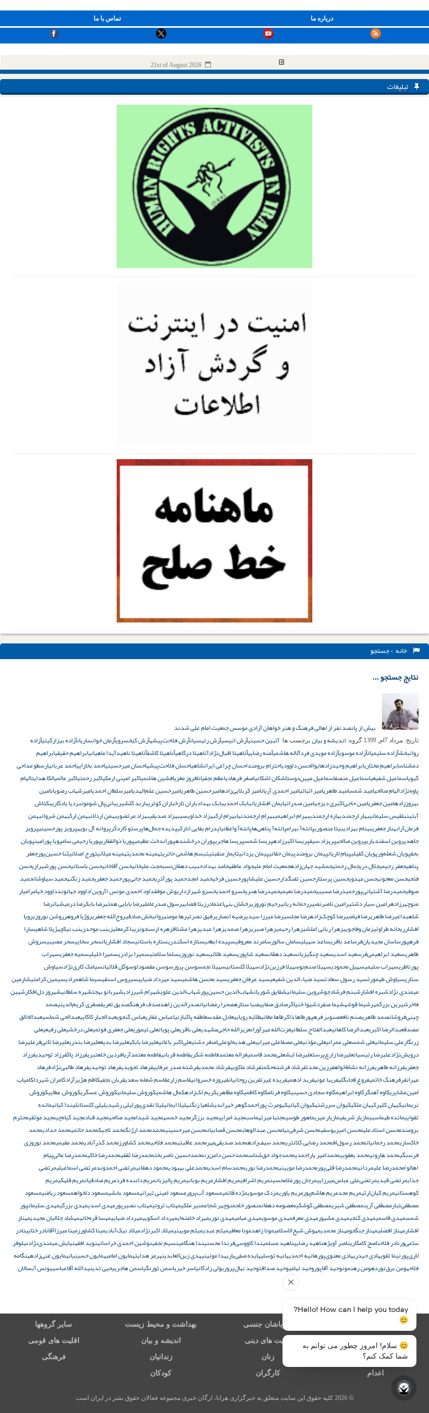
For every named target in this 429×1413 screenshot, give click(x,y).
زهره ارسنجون (156, 928)
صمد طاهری (375, 1016)
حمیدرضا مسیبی (335, 891)
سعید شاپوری (253, 954)
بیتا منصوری (328, 828)
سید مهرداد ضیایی (160, 979)
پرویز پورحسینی (58, 828)
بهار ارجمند (355, 815)
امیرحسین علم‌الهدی (157, 790)
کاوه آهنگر (377, 1092)
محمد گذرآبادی (101, 1142)
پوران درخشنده (195, 841)
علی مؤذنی (314, 1042)
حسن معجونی (392, 878)
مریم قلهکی (71, 1180)
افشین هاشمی (157, 778)
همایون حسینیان (87, 1255)
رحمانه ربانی (294, 903)
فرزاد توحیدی (51, 1054)
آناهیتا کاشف (161, 753)
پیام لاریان (339, 853)
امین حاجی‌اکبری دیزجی (341, 803)
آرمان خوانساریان (96, 740)
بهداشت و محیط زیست (161, 1324)
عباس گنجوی (131, 1016)
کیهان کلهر (389, 1104)
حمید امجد (199, 878)
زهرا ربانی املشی (323, 928)
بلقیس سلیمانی (388, 815)
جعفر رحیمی (392, 866)
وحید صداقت (274, 1268)
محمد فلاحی (164, 1142)
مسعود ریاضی (58, 1192)
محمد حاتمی (84, 1129)
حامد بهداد (215, 866)
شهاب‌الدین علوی (180, 991)
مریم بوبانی (199, 1180)
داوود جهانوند (73, 891)
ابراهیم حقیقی (71, 753)
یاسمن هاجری (130, 1268)
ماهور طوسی (300, 1117)
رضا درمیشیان (69, 903)
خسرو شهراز (201, 891)
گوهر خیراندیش (228, 1104)
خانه (402, 651)
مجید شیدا (149, 1117)
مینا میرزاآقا (62, 1230)
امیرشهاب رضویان (71, 790)
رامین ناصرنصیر (329, 903)
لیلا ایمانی (175, 1104)
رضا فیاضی (358, 916)
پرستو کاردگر (127, 828)
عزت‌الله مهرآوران (271, 1029)
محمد (158, 1129)
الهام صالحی (387, 790)
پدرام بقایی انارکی (198, 828)
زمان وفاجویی (358, 928)
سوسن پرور (187, 966)
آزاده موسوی (353, 753)
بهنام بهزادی (357, 828)
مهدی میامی (248, 1217)
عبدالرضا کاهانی (350, 1029)
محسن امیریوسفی (342, 1129)
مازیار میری (327, 1117)
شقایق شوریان (270, 991)
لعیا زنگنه (197, 1104)
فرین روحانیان (245, 1079)
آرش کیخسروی (133, 740)
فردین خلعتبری (104, 1054)
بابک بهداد (210, 803)
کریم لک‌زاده (201, 1092)
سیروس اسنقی (120, 979)
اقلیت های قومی (54, 1340)
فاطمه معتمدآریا (141, 1054)
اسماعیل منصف (352, 778)
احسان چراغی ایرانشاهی (219, 765)
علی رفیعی (54, 1029)
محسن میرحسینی (186, 1129)
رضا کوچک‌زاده (328, 916)
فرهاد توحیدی (105, 1067)
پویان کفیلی (364, 853)
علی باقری (190, 1029)
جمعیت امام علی (272, 866)
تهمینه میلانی (113, 853)
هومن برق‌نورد (392, 1268)
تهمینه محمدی (146, 853)
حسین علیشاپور (260, 878)
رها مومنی (175, 916)
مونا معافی (240, 1230)
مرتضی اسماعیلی (76, 1167)
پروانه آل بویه (94, 828)
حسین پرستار (332, 878)
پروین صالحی (351, 841)
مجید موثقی (42, 1117)
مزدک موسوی (263, 1192)
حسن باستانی (86, 866)
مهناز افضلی (391, 1230)
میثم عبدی (216, 1230)
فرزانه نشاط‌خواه (354, 1067)
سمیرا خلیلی (103, 954)
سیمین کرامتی (48, 979)
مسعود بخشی (124, 1192)
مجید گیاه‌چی (70, 1117)
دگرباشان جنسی (268, 1324)
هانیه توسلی (275, 1255)
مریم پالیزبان (171, 1180)
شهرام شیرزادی (142, 991)
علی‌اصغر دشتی (209, 1042)
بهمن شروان (55, 815)
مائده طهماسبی (386, 1117)
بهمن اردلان (104, 815)
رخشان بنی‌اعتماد (230, 903)
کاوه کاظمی (256, 1092)
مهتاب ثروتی (166, 1205)
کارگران (268, 1373)
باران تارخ (186, 803)
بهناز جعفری (385, 828)
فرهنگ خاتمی (385, 1079)
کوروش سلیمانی (136, 1092)
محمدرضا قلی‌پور (338, 1167)
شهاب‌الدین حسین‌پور (227, 991)
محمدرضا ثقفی (137, 1155)
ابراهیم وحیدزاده (342, 765)
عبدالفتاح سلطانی (311, 1029)
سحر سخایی (88, 941)
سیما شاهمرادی (83, 979)
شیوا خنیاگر (302, 1004)
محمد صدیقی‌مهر (227, 1142)
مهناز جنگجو (363, 1230)
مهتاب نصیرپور (133, 1205)
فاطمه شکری (204, 1054)
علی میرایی (267, 1042)
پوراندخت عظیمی (154, 841)
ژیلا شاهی (46, 928)
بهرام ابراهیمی (292, 815)
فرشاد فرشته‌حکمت (283, 1067)
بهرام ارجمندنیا (255, 815)
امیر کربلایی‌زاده (241, 790)
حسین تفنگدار (297, 878)
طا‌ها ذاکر (294, 1016)
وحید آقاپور (328, 1268)
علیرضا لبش (298, 1054)
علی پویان (169, 1029)
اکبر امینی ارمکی (122, 778)
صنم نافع (351, 1016)
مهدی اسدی (101, 1205)
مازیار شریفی (354, 1117)
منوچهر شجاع (219, 1205)
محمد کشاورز (135, 1142)
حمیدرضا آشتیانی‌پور (380, 891)
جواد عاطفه (241, 866)
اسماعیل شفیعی (389, 778)
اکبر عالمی (65, 778)
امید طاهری (336, 790)
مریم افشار (226, 1180)
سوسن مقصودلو (153, 966)
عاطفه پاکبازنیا (190, 1016)
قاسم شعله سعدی (146, 1079)
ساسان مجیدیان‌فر (379, 941)
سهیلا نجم (214, 966)
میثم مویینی (188, 1230)
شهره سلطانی (76, 991)
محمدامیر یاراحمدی (317, 1155)
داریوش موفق (170, 891)
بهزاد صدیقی (165, 815)
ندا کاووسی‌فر (246, 1243)
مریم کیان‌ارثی (378, 1192)
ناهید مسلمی (278, 1243)
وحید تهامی (301, 1268)
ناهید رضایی (308, 1243)
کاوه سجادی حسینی (313, 1092)
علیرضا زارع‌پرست (333, 1054)
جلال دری (369, 866)
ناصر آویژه (336, 1243)
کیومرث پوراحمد (267, 1104)
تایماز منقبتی (224, 853)
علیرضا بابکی (144, 1042)
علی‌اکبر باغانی (175, 1042)
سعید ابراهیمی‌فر (383, 954)
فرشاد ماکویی (245, 1067)
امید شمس (361, 790)
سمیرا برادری (134, 954)
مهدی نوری (221, 1217)
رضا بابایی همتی (123, 903)
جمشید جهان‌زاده (311, 866)
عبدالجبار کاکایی (98, 1016)
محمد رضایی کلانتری (309, 1142)
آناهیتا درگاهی (192, 753)
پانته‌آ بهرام (300, 828)
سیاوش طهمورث (386, 979)
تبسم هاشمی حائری (186, 853)
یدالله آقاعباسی (71, 1268)
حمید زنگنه (80, 878)
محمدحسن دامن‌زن (226, 1155)
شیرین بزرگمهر (389, 1004)
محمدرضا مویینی (298, 1167)
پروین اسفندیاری (386, 841)
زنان (268, 1357)
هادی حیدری (366, 1255)
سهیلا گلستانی (242, 966)
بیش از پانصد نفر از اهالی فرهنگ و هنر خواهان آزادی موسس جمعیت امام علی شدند (275, 727)
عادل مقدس (220, 1016)
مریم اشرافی (255, 1180)
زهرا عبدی (212, 928)
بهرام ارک (226, 815)
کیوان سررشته (333, 1104)
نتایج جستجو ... (395, 677)
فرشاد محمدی (214, 1067)
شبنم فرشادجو (342, 991)
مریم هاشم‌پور (320, 1192)
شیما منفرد (330, 1004)
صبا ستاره (246, 1004)
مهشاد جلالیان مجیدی (55, 1217)
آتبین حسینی (263, 740)
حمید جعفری (108, 878)
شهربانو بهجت (107, 991)
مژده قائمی (234, 1192)
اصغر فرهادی (240, 778)
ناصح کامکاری (365, 1243)
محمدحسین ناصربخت (179, 1155)
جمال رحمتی (345, 866)
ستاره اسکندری (186, 941)
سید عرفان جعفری (249, 979)
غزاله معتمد (233, 1054)
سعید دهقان (283, 954)
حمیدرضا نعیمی (298, 891)
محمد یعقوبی (355, 1155)
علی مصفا (291, 1042)
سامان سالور (286, 941)
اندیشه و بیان (329, 740)
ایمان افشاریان (267, 803)
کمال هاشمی (170, 1092)
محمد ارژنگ (139, 1129)
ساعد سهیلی (316, 941)
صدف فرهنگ (145, 1004)
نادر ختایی (37, 1230)
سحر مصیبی (61, 941)
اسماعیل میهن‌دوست (311, 778)
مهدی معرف (305, 1217)
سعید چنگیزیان (316, 954)
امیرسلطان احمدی (112, 790)
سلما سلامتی (164, 954)
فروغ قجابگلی (353, 1079)
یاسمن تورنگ (161, 1268)
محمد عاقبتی (192, 1142)
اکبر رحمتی (90, 778)
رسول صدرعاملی (162, 903)
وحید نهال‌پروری (240, 1268)
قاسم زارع (179, 1079)
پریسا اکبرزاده (291, 841)
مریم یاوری (291, 1192)
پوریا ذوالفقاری (117, 841)
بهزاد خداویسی (198, 815)
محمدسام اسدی (226, 1167)
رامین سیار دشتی (369, 903)
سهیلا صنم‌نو (315, 966)
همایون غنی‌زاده (49, 1255)
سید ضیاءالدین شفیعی (297, 979)
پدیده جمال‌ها (160, 828)
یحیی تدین (102, 1268)
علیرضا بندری (84, 1042)
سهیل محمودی (348, 966)
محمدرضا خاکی (104, 1155)
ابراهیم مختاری (381, 765)
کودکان (161, 1373)
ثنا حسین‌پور (53, 853)
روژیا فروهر (78, 916)
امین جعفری (381, 803)
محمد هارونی (385, 1155)
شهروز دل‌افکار (43, 991)
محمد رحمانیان (383, 1142)
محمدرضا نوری (262, 1167)
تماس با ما (107, 18)
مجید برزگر (205, 1117)
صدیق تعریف (115, 1004)
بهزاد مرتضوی (133, 815)
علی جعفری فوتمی (113, 1029)
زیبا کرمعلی (126, 928)
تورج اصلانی (83, 853)
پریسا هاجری (229, 841)
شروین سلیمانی (305, 991)
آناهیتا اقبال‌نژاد (228, 753)
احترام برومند (264, 765)
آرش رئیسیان (205, 740)
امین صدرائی (299, 803)
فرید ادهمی (300, 1079)
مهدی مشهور (333, 1217)
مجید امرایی (232, 1117)
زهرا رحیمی (289, 928)
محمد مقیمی (70, 1142)
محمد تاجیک (112, 1129)
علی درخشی (79, 1029)
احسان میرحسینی (125, 765)
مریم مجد (350, 1192)
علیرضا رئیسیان (372, 1054)
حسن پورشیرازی (51, 866)
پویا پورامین (48, 841)
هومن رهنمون (358, 1268)
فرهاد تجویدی (137, 1067)
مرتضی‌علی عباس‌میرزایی (347, 1180)
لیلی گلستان (91, 1104)
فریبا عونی (326, 1079)
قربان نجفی (112, 1079)
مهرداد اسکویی (159, 1217)
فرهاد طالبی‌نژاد (70, 1067)
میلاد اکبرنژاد (157, 1230)
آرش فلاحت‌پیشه (170, 740)
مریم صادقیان (100, 1180)
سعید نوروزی (194, 954)
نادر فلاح (390, 1243)
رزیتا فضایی (195, 903)
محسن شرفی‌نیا (302, 1129)
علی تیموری (146, 1029)
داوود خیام (45, 891)
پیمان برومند (312, 853)
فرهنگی (54, 1357)
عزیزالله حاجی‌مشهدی (226, 1029)
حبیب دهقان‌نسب (182, 866)
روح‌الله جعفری (109, 916)
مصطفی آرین (378, 1205)
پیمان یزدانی (254, 853)
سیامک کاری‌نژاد (83, 966)
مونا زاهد (262, 1230)
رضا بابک (95, 903)
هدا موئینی (214, 1255)
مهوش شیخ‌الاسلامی (297, 1230)
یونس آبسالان (35, 1268)
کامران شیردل (49, 1079)
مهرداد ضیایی (126, 1217)
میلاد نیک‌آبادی (123, 1230)
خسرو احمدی (230, 891)
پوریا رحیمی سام (81, 841)
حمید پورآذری (171, 878)
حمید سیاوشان (50, 878)
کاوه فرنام (279, 1092)
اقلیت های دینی (268, 1340)
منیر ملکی (192, 1205)
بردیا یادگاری (66, 803)
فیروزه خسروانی (210, 1079)
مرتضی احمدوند (116, 1167)
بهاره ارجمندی (326, 815)
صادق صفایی (273, 1004)
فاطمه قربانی (175, 1054)
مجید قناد (97, 1117)
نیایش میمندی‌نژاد (51, 1243)
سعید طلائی (223, 954)
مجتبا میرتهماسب (266, 1117)
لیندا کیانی (64, 1104)
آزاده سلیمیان (383, 753)
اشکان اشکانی (271, 778)
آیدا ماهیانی (102, 753)
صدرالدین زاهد (179, 1004)
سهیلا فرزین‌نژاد (279, 966)
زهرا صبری (263, 928)
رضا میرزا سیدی (265, 916)
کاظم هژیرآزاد (82, 1079)
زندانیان (161, 1357)
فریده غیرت (274, 1079)
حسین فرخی (226, 878)
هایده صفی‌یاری (244, 1255)
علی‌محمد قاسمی (266, 1054)
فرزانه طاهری (390, 1067)
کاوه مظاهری (230, 1092)
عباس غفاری (159, 1016)
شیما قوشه (357, 1004)
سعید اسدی (348, 954)
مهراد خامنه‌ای (193, 1217)
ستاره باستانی (151, 941)
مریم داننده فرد (136, 1180)
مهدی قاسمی (390, 1217)
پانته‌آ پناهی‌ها (269, 828)
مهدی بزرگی (74, 1205)
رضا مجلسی (297, 916)
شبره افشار (374, 991)
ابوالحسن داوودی (301, 765)
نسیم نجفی (165, 1243)
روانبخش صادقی (145, 916)
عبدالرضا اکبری (386, 1029)
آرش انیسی (234, 740)
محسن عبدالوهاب (262, 1129)
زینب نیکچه (71, 928)
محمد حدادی (56, 1129)
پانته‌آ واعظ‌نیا (235, 828)
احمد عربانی (62, 765)
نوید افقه (86, 1243)
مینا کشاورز (91, 1230)
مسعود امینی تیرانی (163, 1192)
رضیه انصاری (231, 916)
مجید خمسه (177, 1117)
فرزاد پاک (77, 1054)
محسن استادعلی (382, 1129)
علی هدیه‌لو (241, 1042)
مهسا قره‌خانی (95, 1217)
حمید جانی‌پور (138, 878)
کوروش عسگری (99, 1092)
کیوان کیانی (301, 1104)
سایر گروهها (53, 1324)
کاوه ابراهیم (350, 1092)
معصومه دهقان (279, 1205)
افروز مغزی (186, 778)
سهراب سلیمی (382, 966)
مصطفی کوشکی (314, 1205)
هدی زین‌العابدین (181, 1255)
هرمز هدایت (148, 1255)
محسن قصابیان (224, 1129)
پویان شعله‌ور (394, 853)
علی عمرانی (339, 1042)
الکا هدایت (42, 778)
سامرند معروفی (253, 941)
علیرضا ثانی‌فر (52, 1042)
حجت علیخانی (147, 866)
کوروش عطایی (64, 1092)
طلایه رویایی (247, 1016)
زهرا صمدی (237, 928)
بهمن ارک (80, 815)
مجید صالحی (122, 1117)
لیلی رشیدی (119, 1104)
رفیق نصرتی (201, 916)
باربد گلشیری (132, 803)
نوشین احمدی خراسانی (124, 1243)
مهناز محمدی (335, 1230)
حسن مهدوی (363, 878)
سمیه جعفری (74, 954)
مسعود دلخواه (91, 1192)
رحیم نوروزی (265, 903)
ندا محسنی (216, 1243)
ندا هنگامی (191, 1243)
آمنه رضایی (260, 753)
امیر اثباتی (311, 790)
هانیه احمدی (303, 1255)
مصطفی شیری (348, 1205)
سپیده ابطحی (220, 941)
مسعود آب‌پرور (204, 1192)
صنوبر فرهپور (322, 1016)
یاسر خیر (187, 1268)
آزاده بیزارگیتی (59, 740)
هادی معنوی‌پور (335, 1255)
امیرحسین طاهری (201, 790)
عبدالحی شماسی (61, 1016)
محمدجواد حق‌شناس (272, 1155)
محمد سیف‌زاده (266, 1142)
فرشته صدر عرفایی (176, 1067)
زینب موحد (99, 928)
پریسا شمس (258, 841)
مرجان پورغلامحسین (293, 1180)
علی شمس (363, 1042)
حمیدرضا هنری (262, 891)
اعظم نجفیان (211, 778)
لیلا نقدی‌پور (148, 1104)
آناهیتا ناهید (131, 753)
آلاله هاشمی (286, 753)
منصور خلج (248, 1205)
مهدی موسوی (277, 1217)
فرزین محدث (320, 1067)
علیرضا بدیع (114, 1042)
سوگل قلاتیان (118, 966)
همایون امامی (120, 1255)
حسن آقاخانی (117, 866)
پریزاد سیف (323, 841)
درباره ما (322, 18)
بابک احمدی (237, 803)
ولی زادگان (210, 1268)
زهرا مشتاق (186, 928)
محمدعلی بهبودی (188, 1167)
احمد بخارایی (90, 765)
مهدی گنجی (362, 1217)
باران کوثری (161, 803)
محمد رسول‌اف (349, 1142)
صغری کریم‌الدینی (79, 1004)
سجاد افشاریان (118, 941)
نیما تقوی (390, 1255)
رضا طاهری (382, 916)
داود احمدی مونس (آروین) (122, 891)
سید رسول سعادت (346, 979)
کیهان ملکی (363, 1104)
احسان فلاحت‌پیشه (168, 765)
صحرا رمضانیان (216, 1004)
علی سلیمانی (389, 1042)
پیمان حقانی (282, 853)
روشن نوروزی (48, 916)
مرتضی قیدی (392, 1180)
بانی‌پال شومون (98, 803)
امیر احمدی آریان (280, 790)
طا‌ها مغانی (272, 1016)
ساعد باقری (344, 941)
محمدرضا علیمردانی (381, 1167)
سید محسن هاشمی (205, 979)
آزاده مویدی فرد (319, 753)
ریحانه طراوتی (389, 928)
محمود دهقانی (152, 1167)
